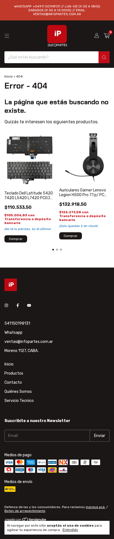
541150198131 (17, 323)
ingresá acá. (95, 507)
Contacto (13, 382)
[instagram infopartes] (6, 305)
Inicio (8, 76)
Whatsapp (13, 332)
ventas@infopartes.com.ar (28, 341)
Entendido (70, 530)
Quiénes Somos (18, 391)
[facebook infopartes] (18, 305)
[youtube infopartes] (29, 305)
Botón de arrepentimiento (24, 511)
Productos (13, 373)
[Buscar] (104, 57)
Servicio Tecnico (19, 400)
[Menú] (6, 35)
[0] (107, 36)
